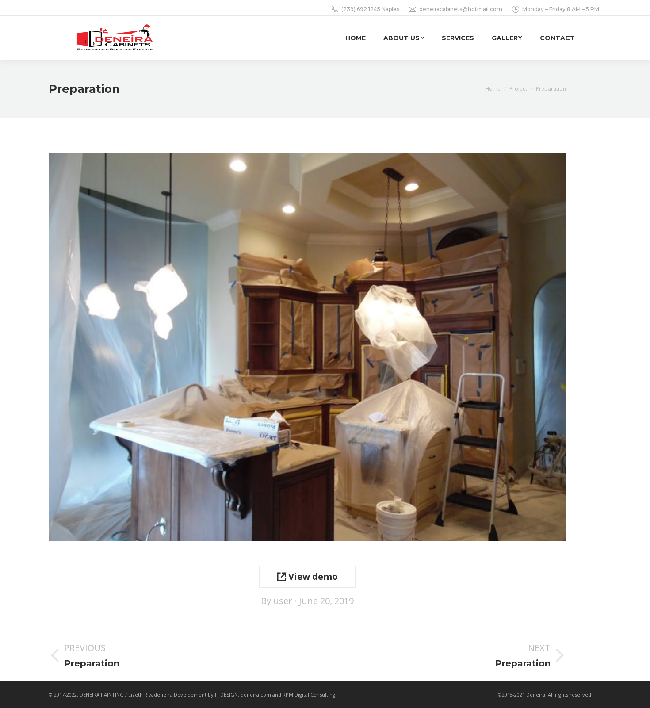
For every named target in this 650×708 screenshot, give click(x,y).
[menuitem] (355, 38)
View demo (312, 576)
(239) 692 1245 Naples (370, 9)
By (276, 601)
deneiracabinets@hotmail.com (460, 9)
